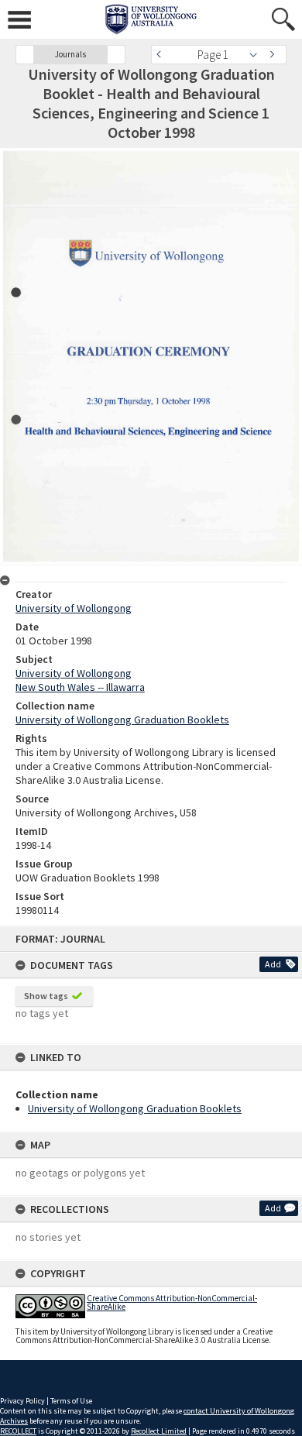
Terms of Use (71, 1401)
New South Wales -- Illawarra (80, 687)
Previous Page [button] (162, 55)
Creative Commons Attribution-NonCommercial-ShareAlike (172, 1302)
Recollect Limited (159, 1431)
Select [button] (257, 55)
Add (273, 964)
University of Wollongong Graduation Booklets (135, 1108)
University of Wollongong (73, 608)
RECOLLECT (18, 1431)
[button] (24, 55)
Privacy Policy (22, 1401)
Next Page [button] (275, 55)
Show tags (46, 995)
